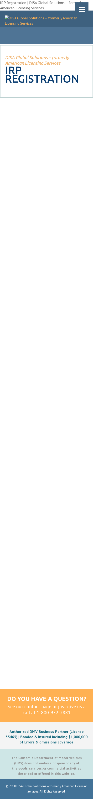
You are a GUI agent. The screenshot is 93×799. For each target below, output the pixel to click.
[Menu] (81, 9)
